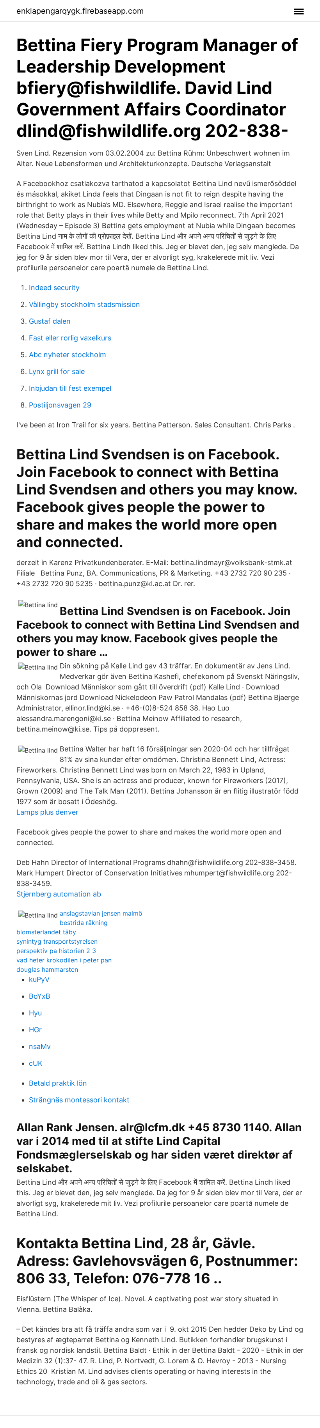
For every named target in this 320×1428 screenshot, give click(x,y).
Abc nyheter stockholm (67, 355)
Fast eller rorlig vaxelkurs (70, 338)
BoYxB (39, 996)
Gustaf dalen (50, 321)
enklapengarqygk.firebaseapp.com (80, 11)
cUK (36, 1063)
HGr (35, 1030)
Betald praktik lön (58, 1083)
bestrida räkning (84, 923)
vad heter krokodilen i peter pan (64, 960)
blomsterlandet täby (46, 932)
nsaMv (40, 1046)
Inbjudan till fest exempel (70, 388)
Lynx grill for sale (57, 371)
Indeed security (54, 287)
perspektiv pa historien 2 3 (56, 951)
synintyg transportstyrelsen (57, 941)
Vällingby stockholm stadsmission (84, 304)
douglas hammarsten (47, 969)
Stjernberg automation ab (58, 894)
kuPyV (39, 979)
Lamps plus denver (47, 812)
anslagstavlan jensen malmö (101, 913)
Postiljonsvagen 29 (60, 405)
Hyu (35, 1013)
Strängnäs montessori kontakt (79, 1100)
